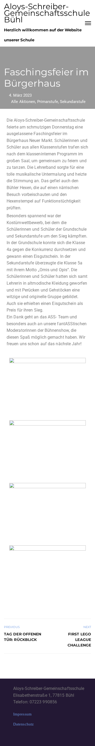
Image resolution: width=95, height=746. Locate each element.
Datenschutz (23, 724)
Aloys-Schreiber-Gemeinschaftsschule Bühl (47, 13)
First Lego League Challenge (79, 640)
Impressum (22, 714)
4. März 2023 (20, 95)
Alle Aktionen (23, 101)
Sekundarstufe (73, 101)
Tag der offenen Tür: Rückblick (22, 637)
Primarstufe (47, 101)
